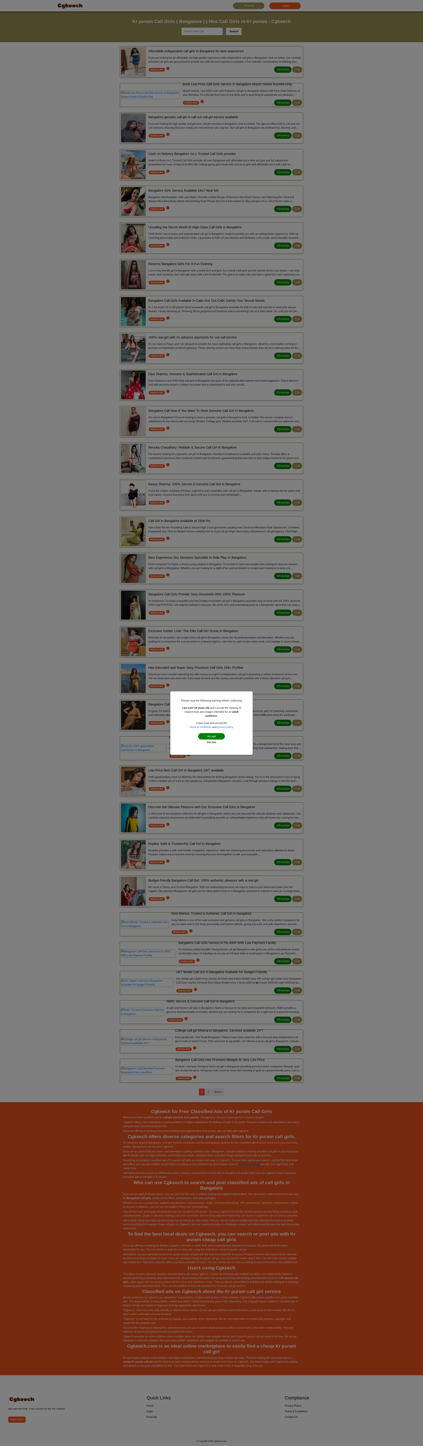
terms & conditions (201, 727)
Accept (211, 736)
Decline (211, 742)
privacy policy (225, 727)
